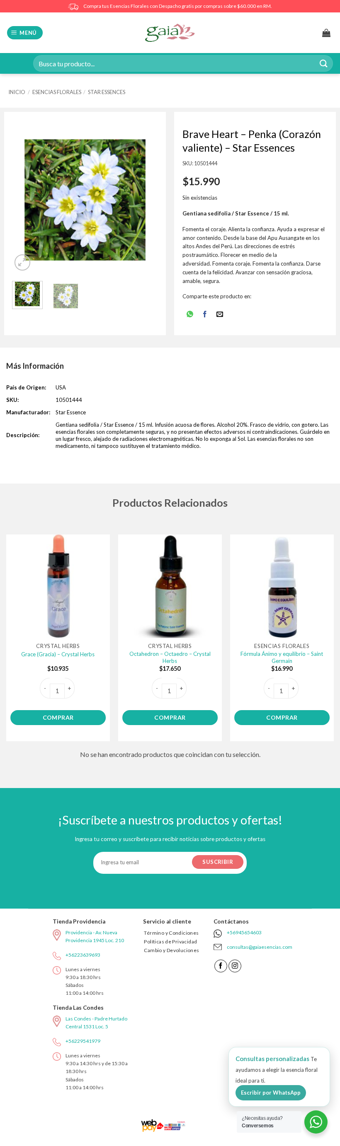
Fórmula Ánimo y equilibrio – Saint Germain (281, 657)
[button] (25, 33)
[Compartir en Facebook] (205, 315)
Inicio (16, 92)
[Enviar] (324, 63)
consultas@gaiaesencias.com (259, 947)
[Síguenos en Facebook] (220, 966)
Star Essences (106, 92)
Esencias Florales (56, 92)
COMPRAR (58, 717)
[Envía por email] (220, 315)
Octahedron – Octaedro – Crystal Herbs (170, 657)
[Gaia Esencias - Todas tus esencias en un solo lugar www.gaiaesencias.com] (170, 33)
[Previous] (25, 200)
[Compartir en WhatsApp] (190, 315)
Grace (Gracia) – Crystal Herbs (58, 654)
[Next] (144, 200)
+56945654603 (244, 932)
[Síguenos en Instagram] (234, 966)
